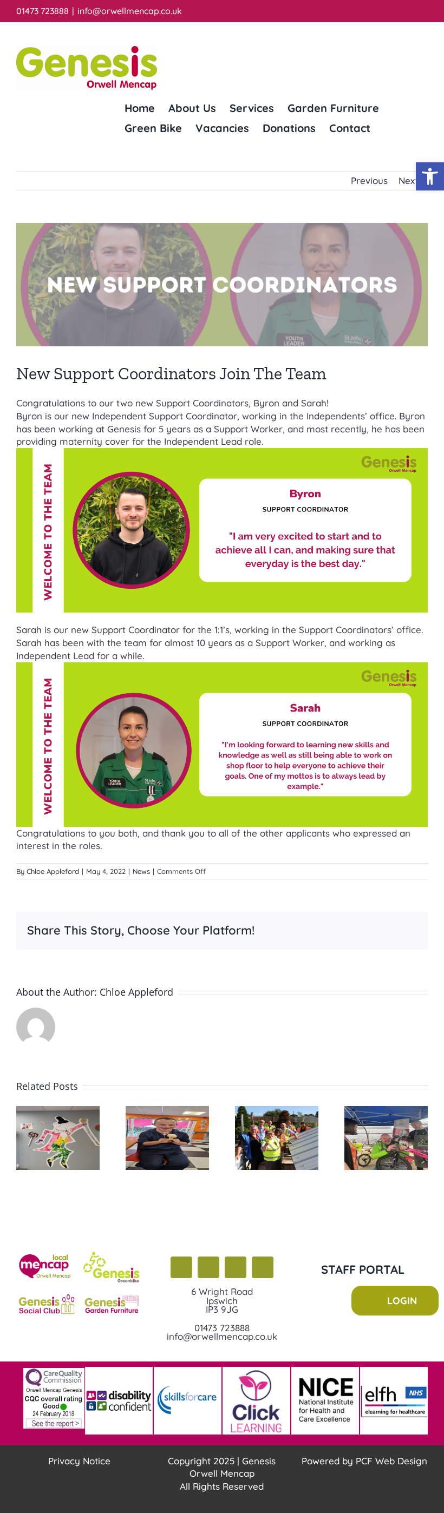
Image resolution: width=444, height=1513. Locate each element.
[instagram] (235, 1268)
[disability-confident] (119, 1371)
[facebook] (181, 1268)
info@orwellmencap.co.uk (129, 10)
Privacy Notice (79, 1460)
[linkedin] (262, 1268)
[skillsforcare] (187, 1371)
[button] (430, 176)
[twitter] (208, 1268)
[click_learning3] (256, 1371)
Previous (369, 180)
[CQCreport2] (53, 1372)
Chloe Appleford (53, 871)
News (141, 871)
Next (409, 180)
